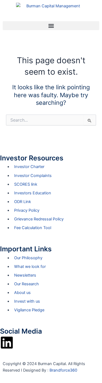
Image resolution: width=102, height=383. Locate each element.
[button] (51, 25)
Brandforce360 (63, 370)
